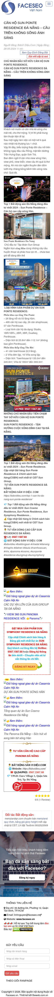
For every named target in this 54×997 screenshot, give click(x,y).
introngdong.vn (12, 934)
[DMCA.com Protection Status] (23, 929)
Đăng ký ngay (27, 877)
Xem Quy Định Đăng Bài (35, 52)
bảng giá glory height (26, 821)
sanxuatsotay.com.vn (15, 938)
